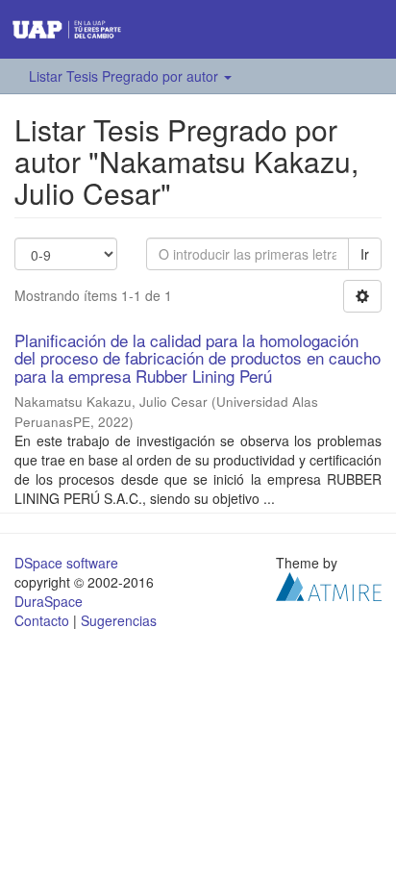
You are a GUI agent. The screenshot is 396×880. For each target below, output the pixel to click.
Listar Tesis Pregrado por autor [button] (125, 76)
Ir (364, 254)
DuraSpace (48, 601)
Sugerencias (119, 620)
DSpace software (66, 562)
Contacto (41, 620)
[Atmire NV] (329, 583)
